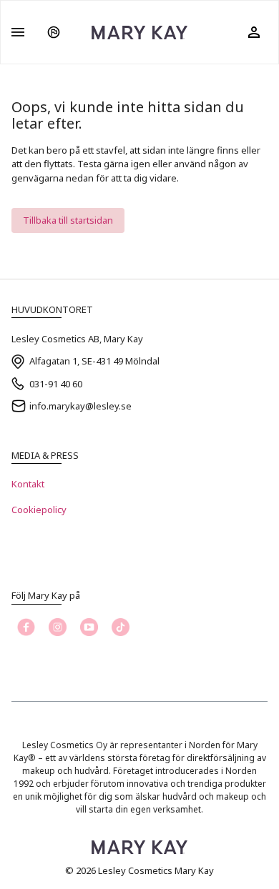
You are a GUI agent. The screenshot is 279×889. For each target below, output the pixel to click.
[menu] (18, 32)
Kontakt (27, 483)
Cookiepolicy (39, 509)
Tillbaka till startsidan (68, 220)
